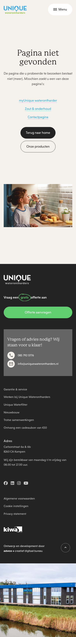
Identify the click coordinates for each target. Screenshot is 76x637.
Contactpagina (38, 117)
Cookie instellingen (16, 506)
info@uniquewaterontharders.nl (38, 363)
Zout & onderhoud (38, 109)
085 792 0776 (26, 355)
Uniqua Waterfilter (15, 404)
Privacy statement (15, 513)
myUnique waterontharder (38, 100)
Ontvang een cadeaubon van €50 (25, 427)
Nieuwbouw (11, 412)
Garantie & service (15, 389)
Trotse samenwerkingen (19, 419)
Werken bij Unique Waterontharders (27, 396)
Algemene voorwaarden (19, 498)
